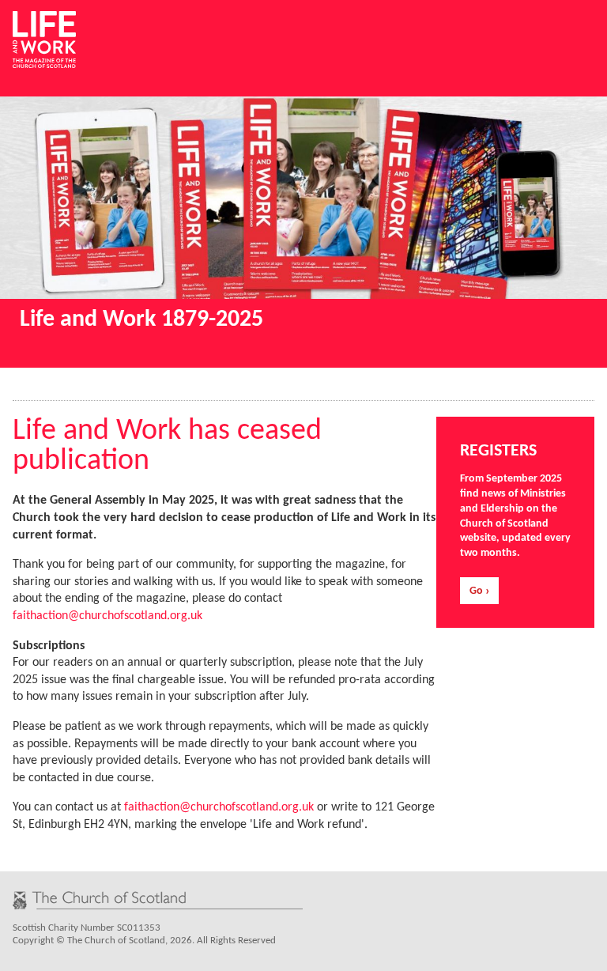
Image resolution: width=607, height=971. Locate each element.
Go (476, 591)
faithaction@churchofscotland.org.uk (107, 616)
